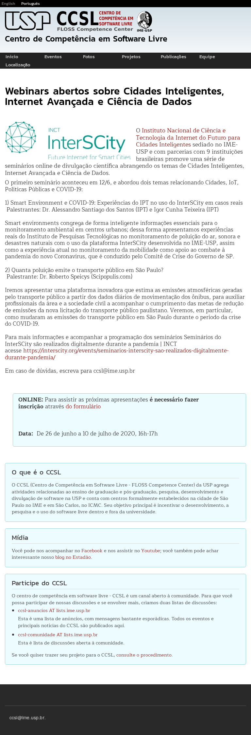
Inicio (12, 57)
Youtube (150, 551)
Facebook (92, 551)
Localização (18, 65)
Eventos (53, 57)
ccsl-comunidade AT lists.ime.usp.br (58, 635)
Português (30, 3)
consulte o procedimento (144, 655)
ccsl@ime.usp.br (26, 717)
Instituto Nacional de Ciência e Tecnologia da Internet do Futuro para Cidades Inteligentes (188, 137)
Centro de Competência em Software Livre (86, 38)
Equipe (207, 57)
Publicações (173, 57)
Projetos (131, 57)
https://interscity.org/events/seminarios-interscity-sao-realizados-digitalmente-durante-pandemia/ (117, 354)
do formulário (83, 406)
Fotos (89, 57)
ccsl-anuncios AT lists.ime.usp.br (54, 610)
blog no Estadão (73, 557)
